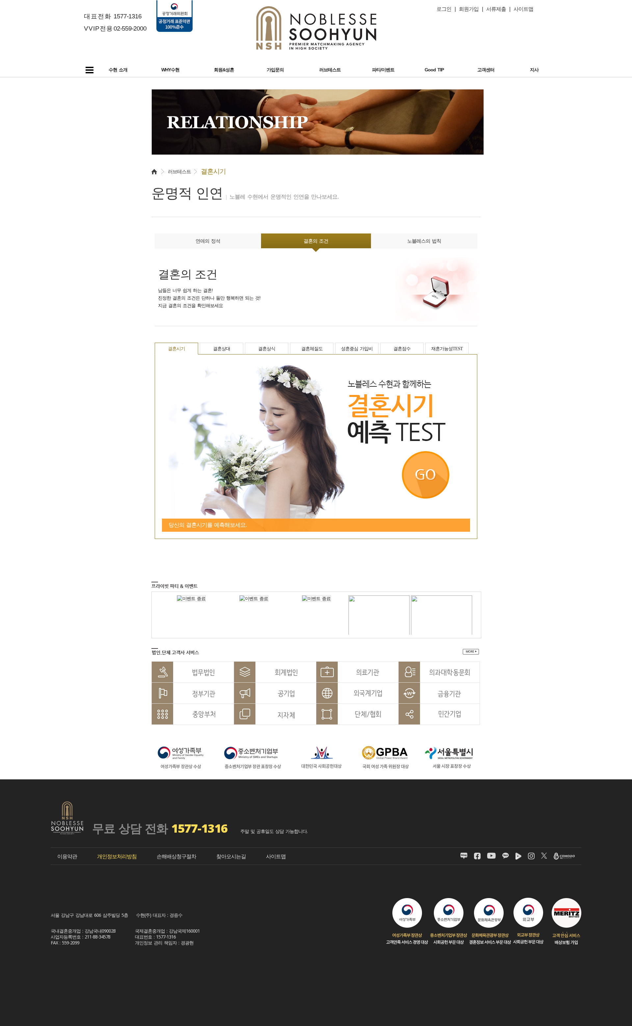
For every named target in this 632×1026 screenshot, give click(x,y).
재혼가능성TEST (447, 348)
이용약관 (67, 856)
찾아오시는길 (231, 856)
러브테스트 (330, 69)
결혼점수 (401, 348)
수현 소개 (118, 69)
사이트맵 (276, 856)
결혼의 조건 (315, 241)
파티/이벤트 (383, 69)
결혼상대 (221, 348)
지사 (534, 69)
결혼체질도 (312, 348)
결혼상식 (266, 348)
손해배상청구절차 (176, 856)
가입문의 (275, 69)
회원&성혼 (224, 69)
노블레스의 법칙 (424, 241)
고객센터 (485, 69)
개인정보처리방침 (117, 856)
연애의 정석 (208, 241)
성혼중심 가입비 (357, 348)
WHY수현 (170, 69)
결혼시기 (176, 348)
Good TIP (434, 69)
